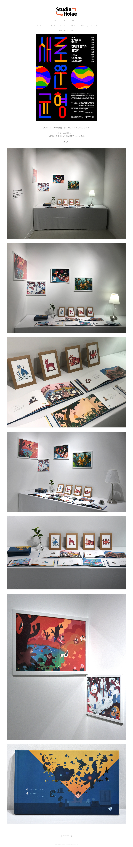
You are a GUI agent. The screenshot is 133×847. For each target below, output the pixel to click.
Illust (73, 26)
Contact (94, 26)
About (38, 26)
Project (45, 26)
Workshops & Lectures (59, 26)
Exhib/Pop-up (83, 26)
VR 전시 (66, 141)
